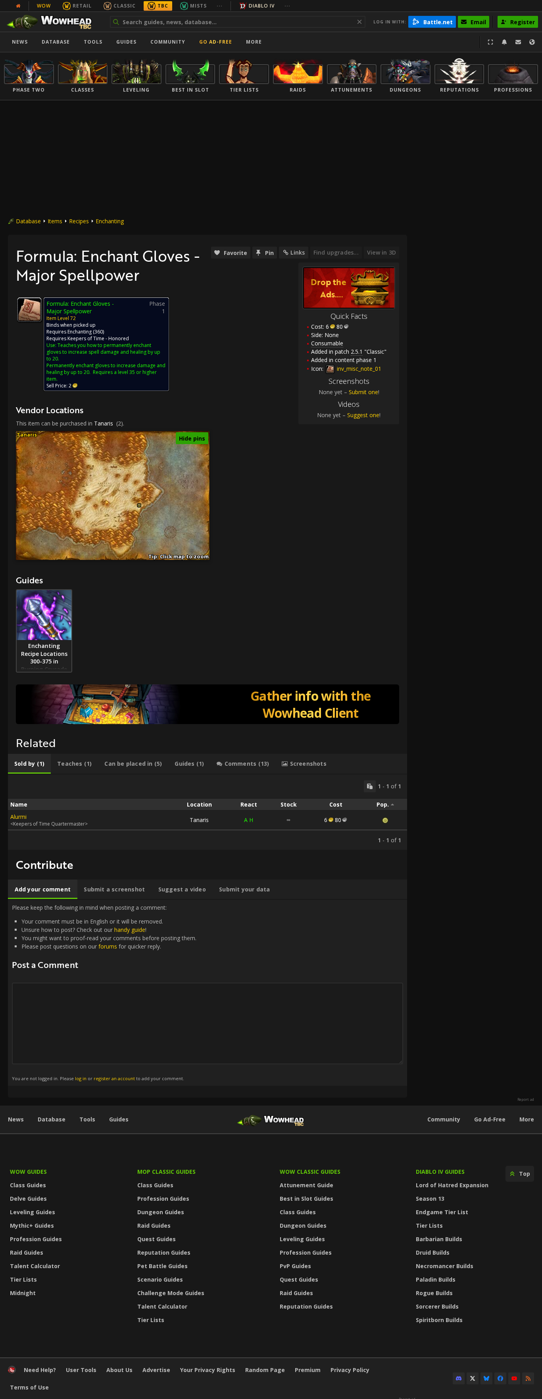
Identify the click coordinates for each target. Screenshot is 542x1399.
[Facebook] (500, 1378)
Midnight (23, 1293)
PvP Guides (295, 1266)
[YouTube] (514, 1378)
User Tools (81, 1370)
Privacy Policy (350, 1370)
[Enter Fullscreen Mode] (490, 42)
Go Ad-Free (215, 41)
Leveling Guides (32, 1212)
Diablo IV (262, 5)
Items (55, 221)
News (20, 41)
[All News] (18, 6)
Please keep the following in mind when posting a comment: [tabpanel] (104, 992)
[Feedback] (518, 42)
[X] (473, 1378)
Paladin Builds (436, 1279)
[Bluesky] (486, 1378)
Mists (198, 5)
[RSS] (528, 1378)
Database (56, 41)
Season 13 (430, 1198)
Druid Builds (433, 1252)
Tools (87, 1119)
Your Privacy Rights (207, 1370)
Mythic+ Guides (32, 1225)
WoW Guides (28, 1171)
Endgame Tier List (442, 1212)
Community (167, 41)
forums (107, 946)
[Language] (532, 42)
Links (297, 252)
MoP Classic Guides (166, 1171)
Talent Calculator (35, 1266)
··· (220, 5)
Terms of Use (29, 1387)
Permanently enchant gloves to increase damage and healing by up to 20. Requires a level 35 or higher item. (105, 372)
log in (80, 1078)
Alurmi (18, 816)
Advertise (156, 1370)
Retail (82, 5)
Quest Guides (156, 1239)
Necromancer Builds (444, 1266)
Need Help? (40, 1370)
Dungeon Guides (160, 1212)
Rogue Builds (434, 1293)
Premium (308, 1370)
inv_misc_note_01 (358, 368)
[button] (139, 505)
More (526, 1119)
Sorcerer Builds (437, 1306)
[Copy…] (370, 786)
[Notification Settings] (504, 42)
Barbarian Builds (439, 1239)
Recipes (79, 221)
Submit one (363, 392)
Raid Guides (26, 1252)
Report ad (525, 1100)
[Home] (53, 22)
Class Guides (28, 1185)
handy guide (129, 929)
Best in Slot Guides (306, 1198)
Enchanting (110, 221)
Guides (126, 41)
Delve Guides (28, 1198)
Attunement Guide (306, 1185)
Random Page (265, 1370)
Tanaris (103, 423)
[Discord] (459, 1378)
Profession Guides (36, 1239)
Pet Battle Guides (162, 1266)
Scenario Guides (160, 1279)
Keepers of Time (85, 338)
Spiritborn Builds (439, 1320)
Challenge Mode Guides (170, 1293)
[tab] (29, 764)
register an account (114, 1078)
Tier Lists (23, 1279)
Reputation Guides (163, 1252)
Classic (124, 5)
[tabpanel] (207, 812)
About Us (119, 1370)
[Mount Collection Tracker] (207, 704)
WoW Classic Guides (310, 1171)
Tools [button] (93, 41)
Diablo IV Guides (440, 1171)
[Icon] (29, 309)
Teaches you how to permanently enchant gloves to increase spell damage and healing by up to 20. (103, 352)
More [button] (254, 41)
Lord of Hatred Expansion (452, 1185)
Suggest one (363, 415)
